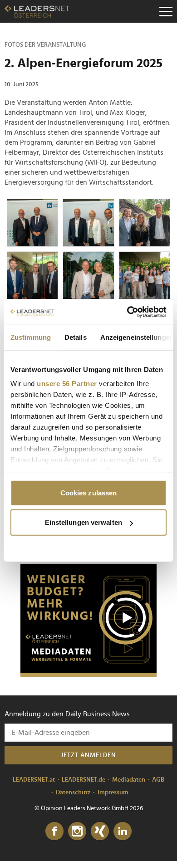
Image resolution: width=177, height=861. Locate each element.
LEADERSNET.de (83, 780)
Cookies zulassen (88, 492)
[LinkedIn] (122, 831)
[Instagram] (77, 831)
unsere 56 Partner (67, 383)
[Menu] (165, 11)
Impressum (113, 792)
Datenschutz (73, 792)
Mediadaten (128, 780)
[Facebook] (54, 831)
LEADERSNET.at (34, 780)
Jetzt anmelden (88, 755)
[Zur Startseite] (37, 11)
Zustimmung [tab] (30, 337)
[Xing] (100, 831)
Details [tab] (75, 337)
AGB (158, 780)
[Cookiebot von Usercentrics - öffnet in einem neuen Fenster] (127, 312)
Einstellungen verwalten (83, 522)
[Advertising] (88, 620)
